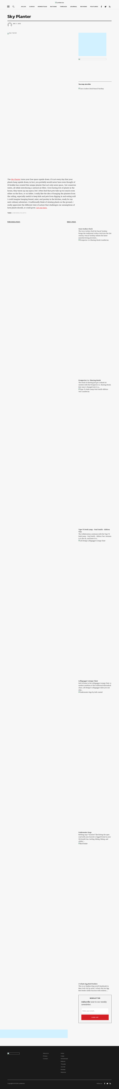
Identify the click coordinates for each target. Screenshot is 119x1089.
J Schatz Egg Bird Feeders (87, 984)
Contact (45, 1059)
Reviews (83, 6)
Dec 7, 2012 (17, 23)
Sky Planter (15, 179)
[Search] (13, 6)
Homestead (42, 6)
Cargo (32, 6)
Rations (53, 6)
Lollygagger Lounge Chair (88, 681)
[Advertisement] (92, 44)
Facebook (101, 6)
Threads (63, 6)
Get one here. (41, 208)
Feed (110, 6)
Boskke (16, 213)
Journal (73, 6)
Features (94, 6)
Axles (23, 6)
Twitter (105, 6)
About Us (46, 1053)
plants (23, 213)
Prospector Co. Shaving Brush (89, 380)
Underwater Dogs (84, 832)
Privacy (45, 1056)
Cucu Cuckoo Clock (85, 229)
